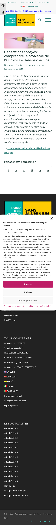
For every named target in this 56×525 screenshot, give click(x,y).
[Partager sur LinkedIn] (40, 170)
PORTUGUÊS (12, 391)
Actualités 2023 (11, 438)
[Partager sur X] (16, 170)
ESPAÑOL (11, 381)
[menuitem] (12, 2)
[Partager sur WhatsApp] (24, 170)
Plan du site (33, 6)
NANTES (10, 320)
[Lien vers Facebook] (27, 521)
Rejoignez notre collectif (15, 400)
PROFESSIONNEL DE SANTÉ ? (16, 352)
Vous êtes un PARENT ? (14, 343)
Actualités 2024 (11, 433)
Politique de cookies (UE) (15, 490)
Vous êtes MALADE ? (13, 348)
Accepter (28, 284)
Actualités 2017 (11, 466)
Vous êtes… (12, 2)
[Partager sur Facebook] (8, 170)
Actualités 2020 (11, 452)
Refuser (28, 292)
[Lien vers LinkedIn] (40, 521)
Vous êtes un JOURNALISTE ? (17, 362)
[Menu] (47, 20)
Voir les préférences (28, 300)
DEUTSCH (11, 376)
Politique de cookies (12, 306)
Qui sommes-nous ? (13, 396)
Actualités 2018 (11, 462)
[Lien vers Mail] (49, 521)
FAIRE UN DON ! (11, 315)
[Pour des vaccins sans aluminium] (23, 20)
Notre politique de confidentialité (37, 306)
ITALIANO (11, 386)
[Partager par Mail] (48, 170)
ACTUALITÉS (9, 310)
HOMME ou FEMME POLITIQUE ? (18, 357)
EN (21, 6)
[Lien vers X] (36, 521)
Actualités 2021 (11, 447)
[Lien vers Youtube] (45, 521)
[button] (51, 218)
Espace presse (44, 2)
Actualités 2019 (11, 457)
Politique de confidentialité (16, 495)
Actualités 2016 (11, 471)
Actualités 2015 (11, 476)
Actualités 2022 (11, 442)
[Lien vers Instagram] (31, 521)
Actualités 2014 (11, 481)
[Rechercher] (38, 20)
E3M (21, 69)
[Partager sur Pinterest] (32, 170)
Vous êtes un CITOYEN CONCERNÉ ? (20, 367)
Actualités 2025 (11, 428)
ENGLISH (11, 372)
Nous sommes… (27, 2)
